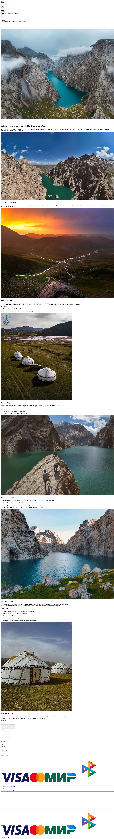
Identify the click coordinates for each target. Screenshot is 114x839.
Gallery (2, 10)
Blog (2, 6)
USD (2, 14)
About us (10, 790)
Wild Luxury (3, 11)
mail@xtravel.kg (4, 750)
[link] (14, 21)
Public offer (9, 786)
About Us (3, 7)
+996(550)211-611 (4, 741)
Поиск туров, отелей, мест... (8, 13)
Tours (2, 5)
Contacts (2, 8)
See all (2, 122)
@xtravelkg (3, 746)
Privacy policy (4, 786)
